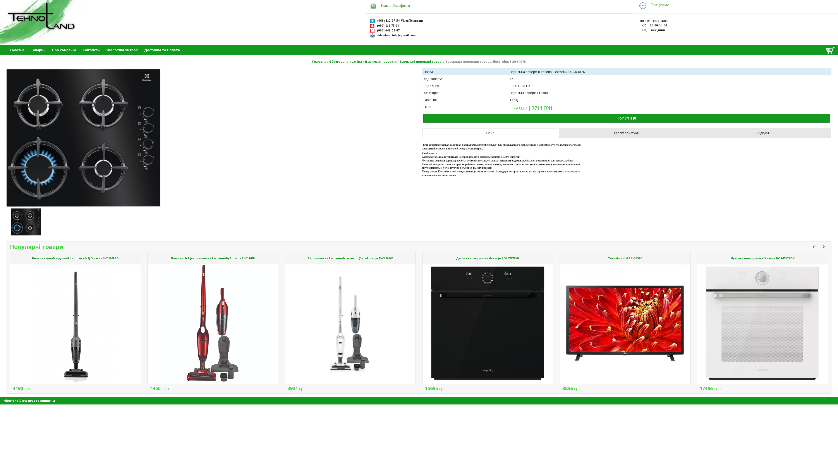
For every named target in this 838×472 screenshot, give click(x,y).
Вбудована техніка (345, 61)
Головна (17, 50)
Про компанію (64, 50)
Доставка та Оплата (162, 50)
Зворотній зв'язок (122, 50)
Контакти (91, 50)
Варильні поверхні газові (421, 61)
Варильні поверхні (381, 61)
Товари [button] (37, 50)
